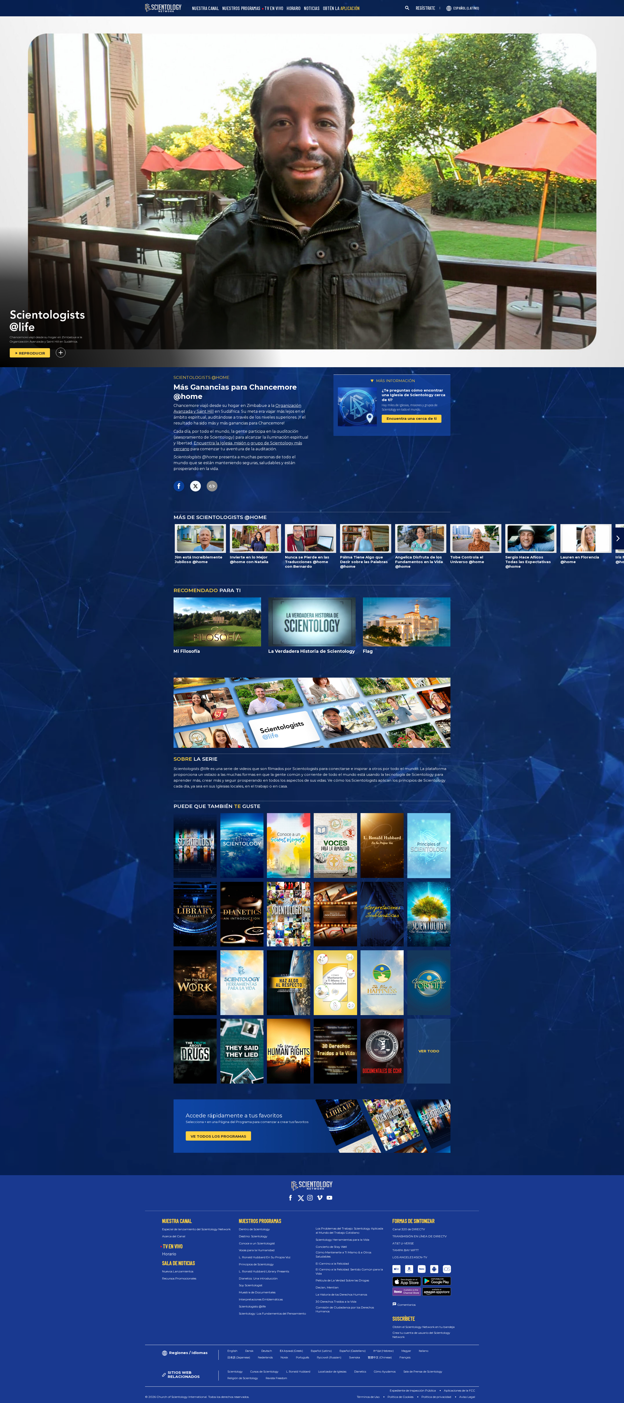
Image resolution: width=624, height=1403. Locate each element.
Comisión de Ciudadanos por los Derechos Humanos (345, 1309)
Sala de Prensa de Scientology (422, 1371)
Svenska (354, 1357)
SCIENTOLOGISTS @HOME (201, 377)
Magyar (406, 1351)
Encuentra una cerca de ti (412, 418)
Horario (169, 1254)
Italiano (423, 1351)
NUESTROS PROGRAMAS (241, 8)
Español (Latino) (321, 1351)
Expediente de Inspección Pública (413, 1390)
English (232, 1351)
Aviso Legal (467, 1397)
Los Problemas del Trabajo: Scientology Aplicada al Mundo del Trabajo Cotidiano (349, 1230)
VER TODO (429, 1051)
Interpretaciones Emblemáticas (261, 1299)
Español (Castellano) (353, 1351)
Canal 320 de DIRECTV (408, 1229)
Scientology (235, 1371)
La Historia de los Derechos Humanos (341, 1294)
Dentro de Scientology (254, 1229)
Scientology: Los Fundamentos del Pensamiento (272, 1313)
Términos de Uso (368, 1397)
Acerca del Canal (173, 1236)
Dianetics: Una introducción (258, 1278)
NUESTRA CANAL (205, 8)
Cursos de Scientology (264, 1371)
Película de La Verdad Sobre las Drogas (342, 1280)
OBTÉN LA (341, 8)
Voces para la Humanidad (256, 1250)
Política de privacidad (436, 1397)
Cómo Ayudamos (385, 1371)
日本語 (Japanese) (238, 1357)
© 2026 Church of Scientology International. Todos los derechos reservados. (197, 1397)
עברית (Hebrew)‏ (383, 1351)
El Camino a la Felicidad (332, 1263)
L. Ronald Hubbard (298, 1371)
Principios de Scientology (256, 1264)
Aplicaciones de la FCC (459, 1390)
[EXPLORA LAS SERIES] (195, 845)
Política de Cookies (400, 1397)
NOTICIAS (311, 8)
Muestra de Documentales (257, 1292)
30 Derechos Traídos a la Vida (336, 1301)
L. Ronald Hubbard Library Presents (264, 1271)
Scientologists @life (252, 1306)
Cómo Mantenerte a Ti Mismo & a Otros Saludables (343, 1254)
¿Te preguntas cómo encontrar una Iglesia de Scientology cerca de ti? (413, 395)
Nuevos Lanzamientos (177, 1271)
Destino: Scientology (253, 1236)
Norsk (284, 1357)
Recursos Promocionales (179, 1278)
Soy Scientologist (251, 1285)
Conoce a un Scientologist (257, 1243)
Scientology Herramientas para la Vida (342, 1239)
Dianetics (360, 1371)
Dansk (249, 1351)
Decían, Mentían (327, 1287)
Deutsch (266, 1351)
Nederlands (265, 1357)
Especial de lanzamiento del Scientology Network (196, 1229)
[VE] (428, 845)
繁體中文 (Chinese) (380, 1357)
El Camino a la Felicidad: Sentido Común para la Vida (349, 1271)
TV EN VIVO (273, 8)
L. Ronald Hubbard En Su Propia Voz (265, 1257)
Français (405, 1357)
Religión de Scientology (242, 1378)
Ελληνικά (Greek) (291, 1351)
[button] (5, 538)
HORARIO (294, 8)
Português (302, 1357)
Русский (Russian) (329, 1357)
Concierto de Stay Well (331, 1247)
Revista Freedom (276, 1378)
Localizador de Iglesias (332, 1371)
